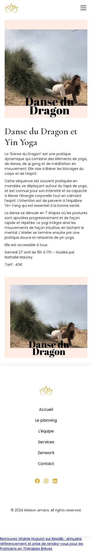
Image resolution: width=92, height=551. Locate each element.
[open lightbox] (46, 317)
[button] (82, 8)
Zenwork (46, 452)
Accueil (46, 409)
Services (46, 442)
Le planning (46, 420)
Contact (46, 463)
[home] (11, 8)
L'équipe (46, 431)
